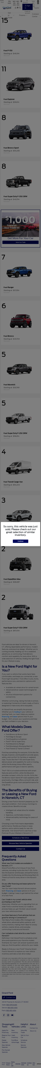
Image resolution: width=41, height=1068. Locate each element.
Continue (20, 541)
